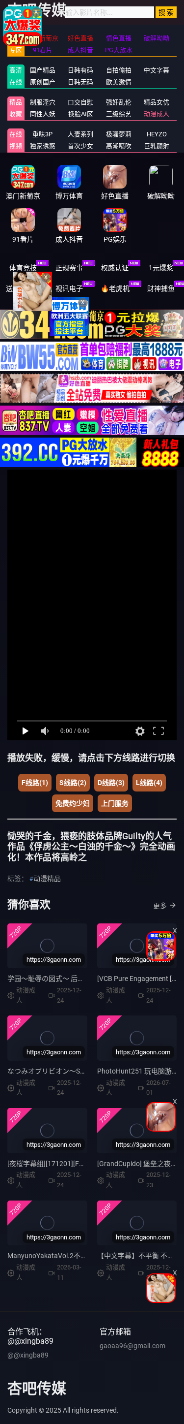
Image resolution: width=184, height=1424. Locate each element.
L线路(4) (149, 783)
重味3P (42, 134)
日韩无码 (80, 82)
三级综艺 (118, 114)
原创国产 (42, 82)
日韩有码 (80, 70)
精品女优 (156, 102)
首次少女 (80, 146)
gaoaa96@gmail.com (132, 1346)
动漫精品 (47, 879)
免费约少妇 (72, 803)
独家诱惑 (42, 146)
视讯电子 (69, 288)
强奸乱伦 (118, 102)
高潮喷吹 (118, 146)
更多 (160, 906)
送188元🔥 (23, 288)
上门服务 (115, 803)
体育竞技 (23, 268)
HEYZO (157, 134)
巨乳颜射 (156, 146)
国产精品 (42, 70)
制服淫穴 (42, 102)
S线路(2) (72, 783)
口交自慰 (80, 102)
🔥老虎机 (115, 288)
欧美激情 (118, 82)
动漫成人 (156, 114)
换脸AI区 (80, 114)
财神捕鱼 (161, 288)
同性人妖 (42, 114)
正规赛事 (69, 268)
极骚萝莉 (118, 134)
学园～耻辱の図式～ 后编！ (49, 978)
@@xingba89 (28, 1355)
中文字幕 (156, 70)
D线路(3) (111, 783)
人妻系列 (80, 134)
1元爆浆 (161, 268)
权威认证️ (115, 268)
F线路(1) (35, 783)
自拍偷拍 (118, 70)
